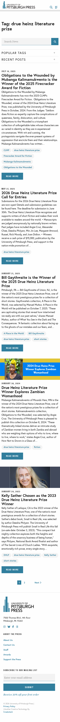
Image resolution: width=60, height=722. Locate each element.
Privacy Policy (9, 706)
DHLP (6, 554)
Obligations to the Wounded (18, 167)
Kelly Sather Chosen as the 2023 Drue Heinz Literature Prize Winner (29, 499)
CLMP (6, 150)
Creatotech (8, 712)
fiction (37, 447)
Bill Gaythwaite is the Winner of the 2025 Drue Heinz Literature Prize (29, 281)
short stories (40, 339)
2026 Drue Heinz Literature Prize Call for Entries (29, 194)
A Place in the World (14, 333)
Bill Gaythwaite (36, 333)
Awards (7, 654)
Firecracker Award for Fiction (18, 155)
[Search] (54, 41)
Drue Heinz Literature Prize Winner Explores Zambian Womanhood (24, 391)
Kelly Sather (50, 554)
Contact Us (9, 644)
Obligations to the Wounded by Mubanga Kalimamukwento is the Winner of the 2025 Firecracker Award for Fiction (29, 81)
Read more (12, 176)
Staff (5, 649)
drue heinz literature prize (27, 150)
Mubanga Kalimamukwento (17, 161)
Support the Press (12, 659)
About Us (8, 640)
